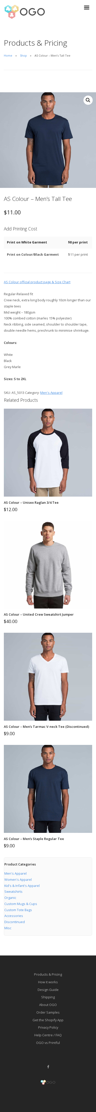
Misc (7, 928)
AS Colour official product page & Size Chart (37, 282)
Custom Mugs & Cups (20, 903)
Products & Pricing (48, 974)
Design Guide (48, 989)
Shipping (48, 997)
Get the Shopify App (48, 1020)
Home (8, 55)
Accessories (13, 915)
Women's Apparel (18, 879)
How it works (48, 982)
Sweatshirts (13, 891)
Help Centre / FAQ (48, 1035)
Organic (10, 897)
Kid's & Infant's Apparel (22, 885)
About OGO (48, 1004)
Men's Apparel (51, 392)
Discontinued (14, 922)
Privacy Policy (48, 1027)
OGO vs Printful (48, 1042)
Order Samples (48, 1012)
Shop (23, 55)
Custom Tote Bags (18, 910)
